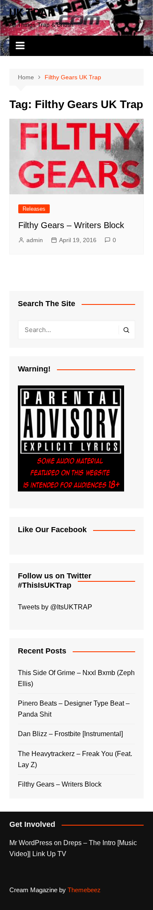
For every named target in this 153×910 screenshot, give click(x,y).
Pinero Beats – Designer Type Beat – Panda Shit (74, 709)
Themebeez (84, 889)
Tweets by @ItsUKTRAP (55, 607)
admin (34, 240)
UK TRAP (32, 12)
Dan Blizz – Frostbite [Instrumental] (70, 733)
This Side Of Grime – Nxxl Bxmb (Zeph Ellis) (76, 678)
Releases (34, 209)
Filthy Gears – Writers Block (71, 225)
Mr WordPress (30, 842)
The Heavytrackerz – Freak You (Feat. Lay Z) (75, 759)
